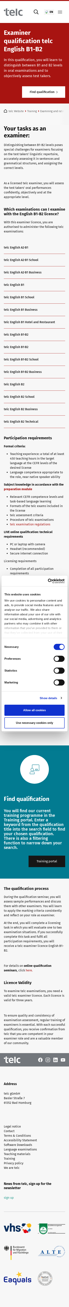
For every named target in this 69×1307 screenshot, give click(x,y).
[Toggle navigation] (60, 12)
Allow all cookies (34, 710)
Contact (9, 1131)
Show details (48, 698)
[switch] (59, 659)
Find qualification (42, 92)
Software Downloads (18, 1145)
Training (9, 1158)
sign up (9, 1197)
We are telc (12, 1168)
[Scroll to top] (60, 1298)
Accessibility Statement (20, 1140)
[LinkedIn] (55, 1060)
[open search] (36, 12)
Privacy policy (13, 1163)
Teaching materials (17, 1154)
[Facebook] (40, 1060)
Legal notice (12, 1126)
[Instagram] (48, 1060)
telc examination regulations (30, 524)
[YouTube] (63, 1060)
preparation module (18, 489)
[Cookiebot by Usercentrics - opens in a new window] (49, 581)
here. (30, 970)
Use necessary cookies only (34, 722)
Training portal (47, 861)
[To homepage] (13, 12)
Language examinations (20, 1149)
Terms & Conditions (17, 1135)
